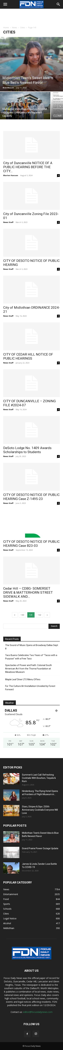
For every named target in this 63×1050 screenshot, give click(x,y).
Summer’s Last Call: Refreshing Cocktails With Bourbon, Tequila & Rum (39, 777)
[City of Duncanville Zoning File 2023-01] (31, 196)
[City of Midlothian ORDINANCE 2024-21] (31, 290)
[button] (5, 4)
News (14, 27)
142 (39, 615)
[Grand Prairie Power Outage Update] (11, 852)
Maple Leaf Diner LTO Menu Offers (22, 679)
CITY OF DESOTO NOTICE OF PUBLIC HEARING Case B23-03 (31, 544)
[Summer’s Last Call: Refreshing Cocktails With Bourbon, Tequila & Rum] (11, 778)
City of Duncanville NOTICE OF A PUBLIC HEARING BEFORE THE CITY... (27, 167)
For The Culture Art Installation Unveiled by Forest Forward (30, 688)
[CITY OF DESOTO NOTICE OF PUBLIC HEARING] (31, 243)
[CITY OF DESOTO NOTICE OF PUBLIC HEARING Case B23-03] (31, 524)
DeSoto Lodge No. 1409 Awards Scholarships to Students (27, 450)
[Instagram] (36, 1034)
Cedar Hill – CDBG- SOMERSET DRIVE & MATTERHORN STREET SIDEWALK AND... (28, 592)
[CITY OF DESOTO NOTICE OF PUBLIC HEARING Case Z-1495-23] (31, 477)
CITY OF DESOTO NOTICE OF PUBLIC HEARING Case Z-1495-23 (31, 497)
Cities (22, 27)
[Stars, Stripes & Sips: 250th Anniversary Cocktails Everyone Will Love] (11, 810)
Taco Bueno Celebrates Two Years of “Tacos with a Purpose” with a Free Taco (31, 657)
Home (6, 27)
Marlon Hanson (10, 175)
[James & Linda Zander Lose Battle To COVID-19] (11, 868)
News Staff (8, 222)
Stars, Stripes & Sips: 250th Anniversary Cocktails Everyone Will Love (40, 809)
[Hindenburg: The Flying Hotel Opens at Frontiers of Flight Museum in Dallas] (11, 795)
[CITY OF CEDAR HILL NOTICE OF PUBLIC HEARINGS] (31, 336)
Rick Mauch (8, 87)
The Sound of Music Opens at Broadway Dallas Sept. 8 (31, 647)
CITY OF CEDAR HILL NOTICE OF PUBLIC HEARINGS (28, 356)
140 (22, 615)
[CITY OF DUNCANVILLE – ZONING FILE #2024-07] (31, 383)
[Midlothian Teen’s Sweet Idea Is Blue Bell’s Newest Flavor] (31, 64)
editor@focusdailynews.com (37, 1011)
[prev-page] (14, 615)
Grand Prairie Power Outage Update (40, 848)
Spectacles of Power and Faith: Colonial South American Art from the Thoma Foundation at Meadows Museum (28, 668)
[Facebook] (27, 1034)
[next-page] (47, 615)
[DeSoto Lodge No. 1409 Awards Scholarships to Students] (31, 430)
